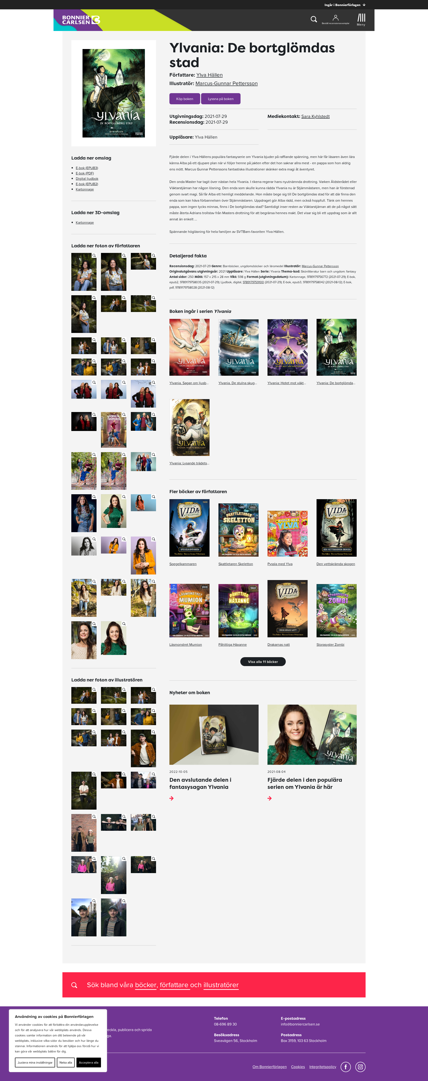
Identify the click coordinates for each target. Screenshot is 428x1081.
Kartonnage (85, 189)
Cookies (298, 1067)
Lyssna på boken (221, 98)
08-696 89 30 (225, 1024)
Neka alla (66, 1062)
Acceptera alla (88, 1062)
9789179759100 (253, 282)
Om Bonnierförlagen (270, 1067)
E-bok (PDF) (85, 173)
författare (175, 984)
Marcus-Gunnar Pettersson (226, 83)
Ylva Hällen (209, 75)
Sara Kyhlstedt (315, 116)
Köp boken (184, 98)
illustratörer (221, 984)
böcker (145, 984)
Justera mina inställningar (35, 1062)
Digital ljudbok (87, 178)
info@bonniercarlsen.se (300, 1024)
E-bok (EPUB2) (87, 184)
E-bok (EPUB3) (87, 167)
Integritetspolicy (322, 1067)
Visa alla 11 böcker (263, 661)
